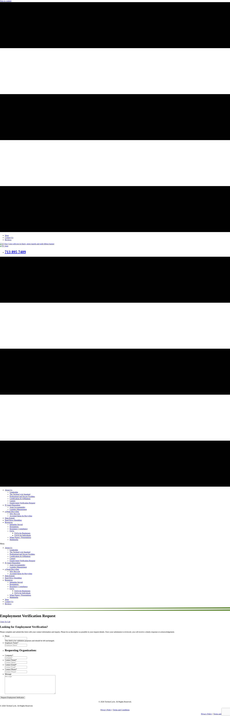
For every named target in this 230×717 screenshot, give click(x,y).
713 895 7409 (15, 252)
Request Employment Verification (12, 697)
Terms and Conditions (121, 710)
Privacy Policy (106, 710)
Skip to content (5, 1)
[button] (5, 622)
